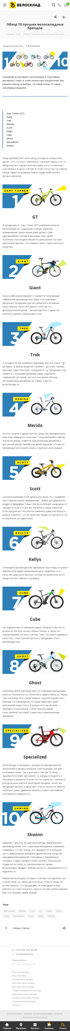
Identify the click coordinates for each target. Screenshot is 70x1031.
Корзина (49, 1026)
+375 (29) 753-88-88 (26, 950)
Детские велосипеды (23, 987)
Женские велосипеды (23, 983)
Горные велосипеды (22, 980)
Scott (9, 127)
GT (40, 911)
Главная (7, 1028)
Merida (10, 124)
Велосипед (9, 911)
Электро (16, 1005)
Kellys (10, 131)
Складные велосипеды (23, 1002)
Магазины (21, 1028)
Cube (9, 134)
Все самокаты (19, 976)
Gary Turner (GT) (15, 113)
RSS (64, 17)
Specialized (12, 142)
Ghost (10, 138)
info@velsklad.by (24, 954)
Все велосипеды (20, 972)
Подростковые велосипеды (26, 991)
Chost (58, 911)
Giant (9, 116)
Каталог (35, 1028)
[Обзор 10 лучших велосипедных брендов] (35, 61)
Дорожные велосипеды (24, 994)
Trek (9, 120)
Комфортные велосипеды (25, 998)
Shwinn (10, 145)
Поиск (63, 1028)
